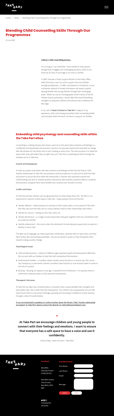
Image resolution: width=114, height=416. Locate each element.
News (16, 18)
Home (8, 18)
